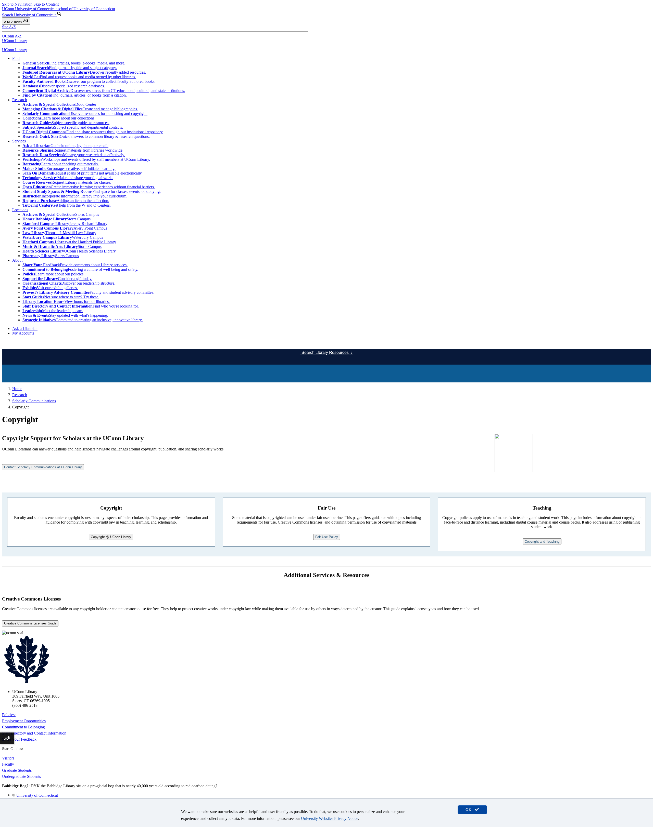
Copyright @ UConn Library (111, 537)
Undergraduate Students (21, 776)
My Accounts (23, 333)
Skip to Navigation (17, 4)
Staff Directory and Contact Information (34, 733)
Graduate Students (17, 770)
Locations (20, 210)
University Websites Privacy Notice (329, 818)
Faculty (8, 764)
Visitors (8, 758)
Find (16, 58)
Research (19, 100)
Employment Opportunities (24, 721)
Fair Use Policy (326, 537)
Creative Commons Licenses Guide (30, 623)
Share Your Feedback (19, 739)
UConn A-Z (12, 36)
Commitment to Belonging (23, 727)
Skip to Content (46, 4)
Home (17, 388)
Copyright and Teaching (542, 541)
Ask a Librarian (24, 328)
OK (469, 810)
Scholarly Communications (34, 401)
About (17, 260)
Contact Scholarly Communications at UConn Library (43, 467)
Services (19, 141)
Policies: (9, 715)
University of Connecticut (37, 795)
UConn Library (14, 40)
